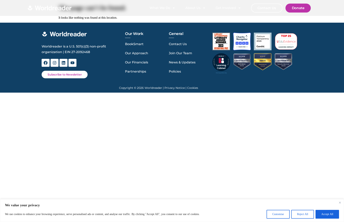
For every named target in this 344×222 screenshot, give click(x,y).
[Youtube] (72, 63)
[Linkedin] (63, 63)
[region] (172, 210)
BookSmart (134, 44)
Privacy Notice (174, 88)
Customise (278, 214)
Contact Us (178, 44)
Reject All (302, 214)
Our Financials (136, 62)
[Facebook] (46, 63)
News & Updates (182, 62)
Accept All (327, 214)
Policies (175, 71)
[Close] (339, 202)
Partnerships (135, 71)
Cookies (192, 88)
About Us (192, 8)
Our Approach (136, 53)
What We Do (160, 8)
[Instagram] (55, 63)
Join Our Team (180, 53)
